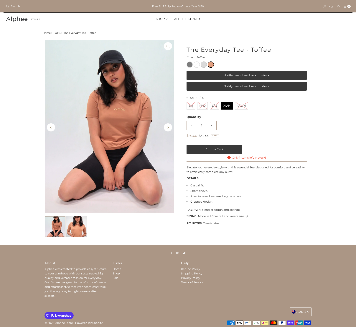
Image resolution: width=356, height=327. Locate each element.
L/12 (214, 105)
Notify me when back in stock (247, 75)
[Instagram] (177, 253)
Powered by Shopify (89, 323)
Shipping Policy (191, 273)
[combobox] (61, 6)
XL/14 (227, 105)
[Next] (168, 127)
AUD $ (301, 311)
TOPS (57, 32)
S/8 (191, 105)
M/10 (202, 105)
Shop (116, 273)
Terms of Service (192, 282)
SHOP (161, 19)
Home (47, 32)
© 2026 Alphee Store (58, 323)
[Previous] (51, 127)
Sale (115, 278)
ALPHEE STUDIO (187, 19)
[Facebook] (171, 253)
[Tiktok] (184, 253)
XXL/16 (241, 105)
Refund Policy (190, 269)
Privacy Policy (190, 278)
